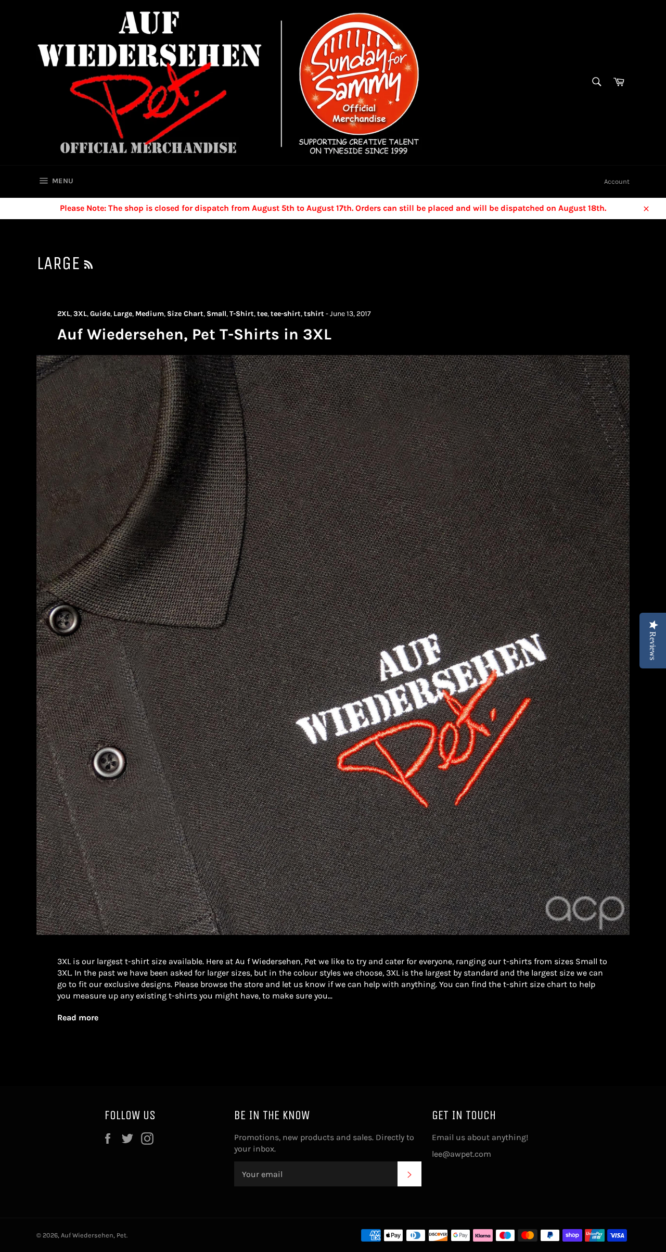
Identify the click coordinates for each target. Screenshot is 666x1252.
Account (617, 181)
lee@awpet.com (461, 1154)
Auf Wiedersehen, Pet (93, 1235)
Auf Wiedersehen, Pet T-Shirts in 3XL (194, 334)
